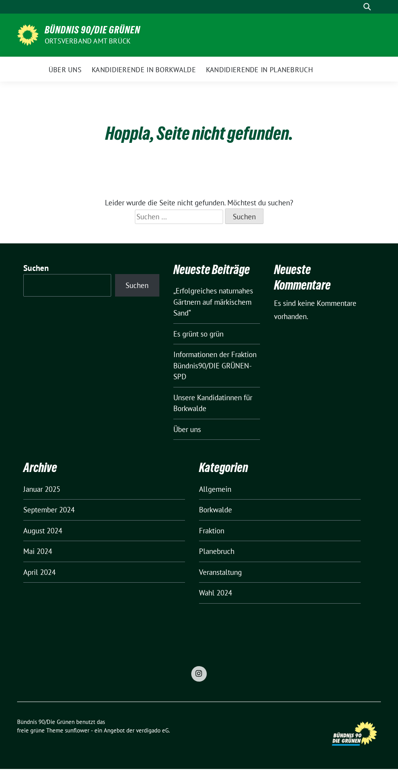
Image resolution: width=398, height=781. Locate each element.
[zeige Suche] (367, 7)
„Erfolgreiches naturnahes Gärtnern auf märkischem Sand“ (213, 302)
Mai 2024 (37, 551)
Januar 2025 (41, 489)
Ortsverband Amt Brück (88, 40)
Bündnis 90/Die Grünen (92, 30)
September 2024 (49, 509)
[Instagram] (199, 674)
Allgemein (215, 489)
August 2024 (42, 530)
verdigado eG (152, 730)
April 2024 (39, 572)
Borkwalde (215, 509)
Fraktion (211, 530)
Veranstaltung (220, 572)
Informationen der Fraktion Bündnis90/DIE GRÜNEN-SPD (215, 365)
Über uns (187, 429)
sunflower (77, 730)
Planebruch (216, 551)
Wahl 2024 (215, 592)
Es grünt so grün (198, 333)
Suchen (36, 268)
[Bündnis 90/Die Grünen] (27, 34)
